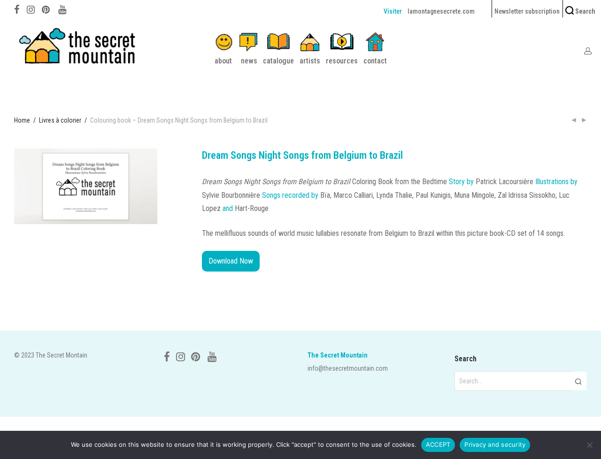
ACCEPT (438, 444)
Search (584, 11)
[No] (589, 445)
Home (22, 120)
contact (375, 60)
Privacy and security (494, 444)
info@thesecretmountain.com (348, 368)
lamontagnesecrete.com (441, 11)
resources (342, 60)
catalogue (278, 60)
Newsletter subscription (527, 11)
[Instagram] (31, 8)
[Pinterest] (46, 8)
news (249, 60)
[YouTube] (63, 8)
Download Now (230, 261)
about (223, 60)
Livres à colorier (60, 120)
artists (310, 60)
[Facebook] (17, 8)
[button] (578, 381)
